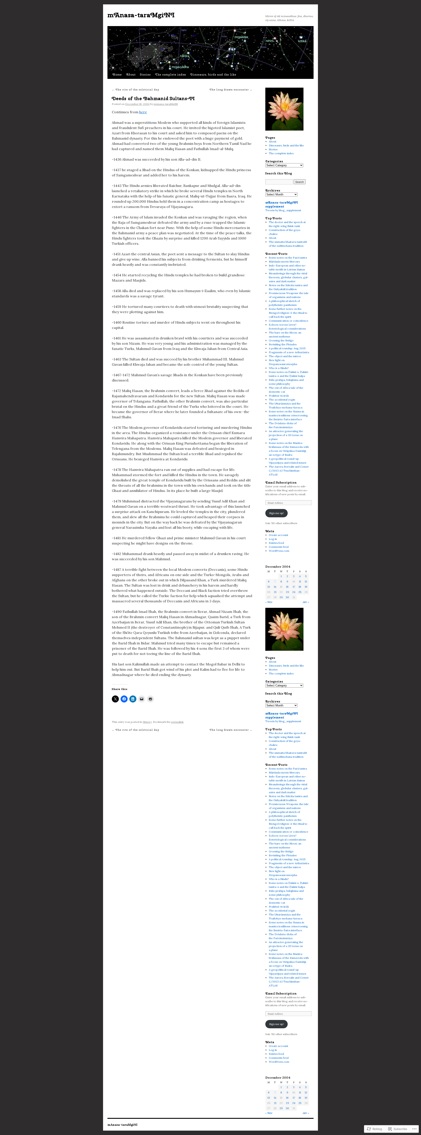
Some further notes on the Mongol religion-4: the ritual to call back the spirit (288, 312)
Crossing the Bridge (281, 340)
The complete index (170, 74)
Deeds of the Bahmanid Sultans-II (153, 98)
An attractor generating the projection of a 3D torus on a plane (286, 435)
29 (281, 597)
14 (275, 586)
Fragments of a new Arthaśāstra (289, 352)
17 (294, 586)
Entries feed (276, 542)
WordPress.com (279, 550)
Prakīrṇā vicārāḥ (279, 395)
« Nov (268, 602)
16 (287, 586)
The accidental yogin (282, 399)
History (147, 722)
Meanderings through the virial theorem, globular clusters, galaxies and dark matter (289, 277)
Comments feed (279, 546)
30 (287, 597)
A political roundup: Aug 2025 (287, 348)
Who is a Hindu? (279, 368)
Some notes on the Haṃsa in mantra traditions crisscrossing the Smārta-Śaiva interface (288, 415)
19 (306, 586)
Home (117, 74)
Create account (278, 535)
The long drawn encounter (230, 89)
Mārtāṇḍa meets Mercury (284, 261)
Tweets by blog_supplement (283, 210)
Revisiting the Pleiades (283, 344)
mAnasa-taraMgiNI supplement (281, 204)
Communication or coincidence (288, 320)
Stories (145, 74)
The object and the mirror (285, 356)
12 (306, 581)
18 (300, 586)
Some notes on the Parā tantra (288, 257)
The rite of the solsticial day (135, 89)
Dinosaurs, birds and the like (213, 74)
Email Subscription (280, 482)
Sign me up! (276, 513)
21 (275, 592)
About (131, 74)
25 (299, 592)
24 (293, 592)
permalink (177, 722)
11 (300, 581)
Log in (273, 539)
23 (287, 592)
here (143, 112)
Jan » (306, 602)
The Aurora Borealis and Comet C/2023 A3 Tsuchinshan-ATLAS (289, 470)
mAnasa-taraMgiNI (141, 15)
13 (269, 586)
